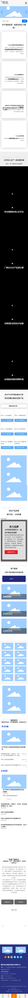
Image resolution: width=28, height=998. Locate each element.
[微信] (8, 957)
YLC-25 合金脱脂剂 (7, 420)
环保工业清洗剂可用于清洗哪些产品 (11, 765)
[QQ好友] (15, 957)
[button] (12, 16)
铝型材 (11, 578)
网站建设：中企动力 (10, 991)
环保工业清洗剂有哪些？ (8, 759)
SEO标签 (20, 991)
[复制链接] (21, 957)
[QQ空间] (18, 957)
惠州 (16, 991)
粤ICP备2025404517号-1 (14, 989)
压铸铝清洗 (7, 597)
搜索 (25, 21)
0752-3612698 (4, 973)
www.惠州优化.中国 (15, 980)
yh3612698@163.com (10, 978)
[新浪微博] (5, 957)
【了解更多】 (14, 892)
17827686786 (12, 973)
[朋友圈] (11, 957)
